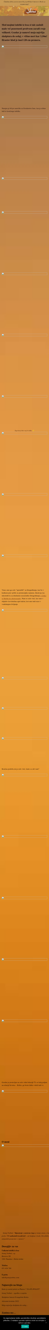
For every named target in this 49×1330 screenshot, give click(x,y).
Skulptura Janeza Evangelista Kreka (15, 1297)
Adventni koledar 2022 (10, 1301)
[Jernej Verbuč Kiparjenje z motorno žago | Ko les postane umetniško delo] (31, 11)
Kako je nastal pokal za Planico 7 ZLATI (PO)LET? (21, 1289)
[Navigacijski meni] (44, 11)
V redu (25, 1326)
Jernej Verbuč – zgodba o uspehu (14, 1293)
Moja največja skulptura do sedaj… (15, 1305)
